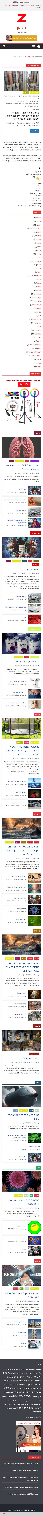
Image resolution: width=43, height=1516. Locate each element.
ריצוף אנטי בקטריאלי (18, 103)
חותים (6, 1373)
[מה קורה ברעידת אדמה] (34, 1005)
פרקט (39, 1396)
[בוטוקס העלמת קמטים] (21, 643)
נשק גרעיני (26, 1388)
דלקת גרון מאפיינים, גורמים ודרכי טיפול (15, 500)
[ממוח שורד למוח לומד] (34, 899)
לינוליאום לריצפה (22, 101)
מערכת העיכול (36, 301)
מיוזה (24, 1239)
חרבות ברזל (27, 1377)
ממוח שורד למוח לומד (20, 898)
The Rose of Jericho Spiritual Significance (16, 522)
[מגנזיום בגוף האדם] (34, 512)
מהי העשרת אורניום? (34, 1146)
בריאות (39, 232)
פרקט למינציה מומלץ (34, 1401)
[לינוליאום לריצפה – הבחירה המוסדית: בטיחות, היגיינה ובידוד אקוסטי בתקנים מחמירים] (21, 81)
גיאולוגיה (38, 240)
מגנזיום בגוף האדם (20, 511)
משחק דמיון (28, 1384)
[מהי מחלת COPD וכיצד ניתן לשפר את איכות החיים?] (21, 447)
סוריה (20, 1388)
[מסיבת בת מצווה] (21, 1040)
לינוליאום (38, 1381)
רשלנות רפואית (36, 356)
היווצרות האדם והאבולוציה (18, 876)
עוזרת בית (23, 1343)
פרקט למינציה (22, 1396)
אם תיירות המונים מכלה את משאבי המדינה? (25, 1470)
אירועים (39, 221)
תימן (32, 1411)
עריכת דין (38, 337)
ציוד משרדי (38, 348)
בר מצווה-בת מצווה (35, 229)
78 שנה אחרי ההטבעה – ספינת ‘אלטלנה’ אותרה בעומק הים (21, 1464)
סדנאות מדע (37, 323)
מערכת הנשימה (36, 298)
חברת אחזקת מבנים (20, 1322)
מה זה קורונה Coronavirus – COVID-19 (24, 1202)
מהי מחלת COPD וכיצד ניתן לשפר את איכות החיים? (22, 467)
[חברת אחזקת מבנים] (34, 1323)
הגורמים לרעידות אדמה (19, 1015)
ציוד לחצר (11, 1400)
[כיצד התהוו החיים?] (34, 921)
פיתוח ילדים (27, 1392)
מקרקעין (38, 308)
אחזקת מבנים (22, 1333)
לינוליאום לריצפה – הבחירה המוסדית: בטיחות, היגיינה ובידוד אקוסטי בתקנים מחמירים (23, 115)
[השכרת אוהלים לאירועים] (34, 804)
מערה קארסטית (21, 993)
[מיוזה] (34, 1240)
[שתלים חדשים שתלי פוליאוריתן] (34, 704)
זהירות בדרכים (36, 261)
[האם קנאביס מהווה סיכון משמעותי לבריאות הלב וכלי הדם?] (34, 1138)
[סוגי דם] (34, 619)
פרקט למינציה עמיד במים (22, 1401)
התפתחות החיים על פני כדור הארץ (16, 887)
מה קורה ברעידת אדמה (19, 1004)
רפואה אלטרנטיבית (35, 352)
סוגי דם (24, 618)
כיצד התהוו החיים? (20, 919)
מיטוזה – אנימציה (21, 1226)
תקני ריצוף (27, 106)
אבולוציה (38, 218)
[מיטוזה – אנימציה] (34, 1227)
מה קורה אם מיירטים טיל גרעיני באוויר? (23, 1117)
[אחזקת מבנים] (34, 1334)
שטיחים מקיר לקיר (25, 1408)
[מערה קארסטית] (34, 994)
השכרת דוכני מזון (21, 792)
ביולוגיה (39, 225)
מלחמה (15, 1381)
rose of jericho (35, 1369)
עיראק (34, 1392)
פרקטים (34, 1396)
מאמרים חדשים (34, 92)
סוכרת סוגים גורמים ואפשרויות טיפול (15, 607)
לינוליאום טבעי (29, 1381)
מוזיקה (39, 279)
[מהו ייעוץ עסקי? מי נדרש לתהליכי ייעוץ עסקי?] (21, 1275)
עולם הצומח (37, 330)
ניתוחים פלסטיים (36, 319)
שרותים (39, 359)
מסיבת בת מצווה (31, 1058)
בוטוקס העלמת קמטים (27, 661)
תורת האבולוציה (21, 909)
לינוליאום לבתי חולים (33, 101)
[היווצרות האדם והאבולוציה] (34, 878)
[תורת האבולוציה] (34, 910)
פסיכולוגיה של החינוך (34, 345)
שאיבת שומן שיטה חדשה (19, 692)
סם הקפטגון (22, 489)
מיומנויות (38, 290)
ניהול (39, 316)
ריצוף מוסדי (9, 103)
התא (39, 258)
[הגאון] (38, 46)
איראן (20, 1369)
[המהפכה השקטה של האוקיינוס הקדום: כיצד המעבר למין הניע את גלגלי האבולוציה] (21, 828)
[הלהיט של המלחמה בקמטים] (34, 683)
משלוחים (38, 312)
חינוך (39, 269)
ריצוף (19, 1404)
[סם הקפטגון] (34, 490)
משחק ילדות (8, 1384)
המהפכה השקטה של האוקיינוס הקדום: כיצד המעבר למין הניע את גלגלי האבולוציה (22, 850)
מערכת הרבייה (36, 305)
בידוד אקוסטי (13, 1369)
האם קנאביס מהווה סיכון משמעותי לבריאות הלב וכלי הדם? (16, 1137)
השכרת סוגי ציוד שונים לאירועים (17, 781)
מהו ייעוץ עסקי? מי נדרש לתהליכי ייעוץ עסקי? (22, 1295)
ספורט (39, 327)
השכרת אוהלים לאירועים (19, 803)
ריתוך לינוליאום (35, 106)
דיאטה (39, 247)
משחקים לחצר (36, 1388)
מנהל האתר (15, 96)
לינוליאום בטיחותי (19, 99)
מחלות (39, 283)
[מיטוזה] (34, 1251)
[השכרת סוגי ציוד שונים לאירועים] (34, 783)
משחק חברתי (18, 1384)
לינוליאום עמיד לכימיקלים (32, 103)
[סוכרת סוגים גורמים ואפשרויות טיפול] (34, 608)
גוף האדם (38, 236)
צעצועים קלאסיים (28, 1404)
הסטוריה (38, 254)
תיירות (39, 363)
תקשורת (38, 367)
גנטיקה (39, 243)
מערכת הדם (37, 294)
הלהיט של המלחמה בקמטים (18, 681)
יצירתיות (10, 1377)
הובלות (39, 250)
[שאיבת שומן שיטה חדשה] (34, 694)
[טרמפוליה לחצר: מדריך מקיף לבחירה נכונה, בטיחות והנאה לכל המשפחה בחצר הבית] (21, 728)
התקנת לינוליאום (15, 1373)
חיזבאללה (36, 1376)
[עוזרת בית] (34, 1345)
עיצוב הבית (25, 92)
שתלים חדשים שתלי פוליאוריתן (17, 703)
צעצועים (38, 1404)
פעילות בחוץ (8, 1392)
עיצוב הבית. (13, 1388)
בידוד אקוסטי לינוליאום (31, 99)
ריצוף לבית (12, 1404)
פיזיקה (39, 341)
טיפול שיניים (18, 1377)
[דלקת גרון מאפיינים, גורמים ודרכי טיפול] (34, 501)
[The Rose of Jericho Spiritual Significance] (34, 523)
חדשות (39, 265)
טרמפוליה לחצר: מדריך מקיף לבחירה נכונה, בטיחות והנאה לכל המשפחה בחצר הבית (22, 750)
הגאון (21, 27)
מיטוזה (24, 1250)
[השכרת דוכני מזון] (34, 793)
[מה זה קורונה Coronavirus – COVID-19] (21, 1181)
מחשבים (38, 287)
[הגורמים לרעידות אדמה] (34, 1016)
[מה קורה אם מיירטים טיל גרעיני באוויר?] (21, 1096)
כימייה (39, 272)
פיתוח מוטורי (18, 1392)
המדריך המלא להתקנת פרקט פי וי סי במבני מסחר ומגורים (21, 1487)
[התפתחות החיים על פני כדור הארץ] (34, 888)
